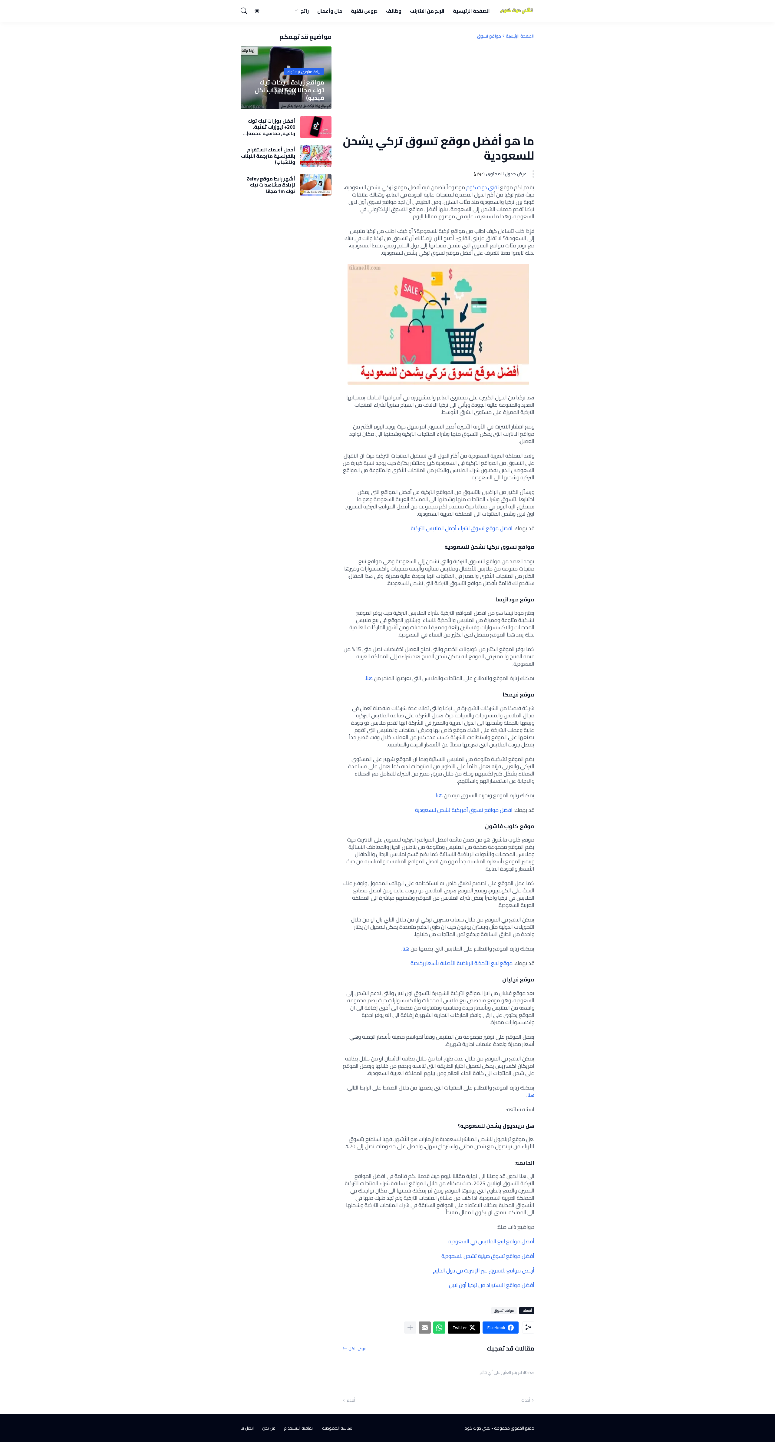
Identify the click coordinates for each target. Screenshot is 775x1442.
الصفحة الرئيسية (471, 10)
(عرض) (479, 174)
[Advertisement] (438, 86)
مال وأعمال (329, 10)
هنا (369, 678)
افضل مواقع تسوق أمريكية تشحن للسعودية (464, 810)
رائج (305, 10)
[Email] (425, 1327)
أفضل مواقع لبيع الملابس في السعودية (491, 1241)
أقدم (351, 1400)
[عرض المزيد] (410, 1327)
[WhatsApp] (439, 1327)
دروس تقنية (364, 10)
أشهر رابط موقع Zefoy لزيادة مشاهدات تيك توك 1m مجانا (270, 185)
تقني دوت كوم (482, 187)
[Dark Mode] (260, 11)
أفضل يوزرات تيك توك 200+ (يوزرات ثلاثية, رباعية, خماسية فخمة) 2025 (271, 127)
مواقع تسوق (489, 36)
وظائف (393, 10)
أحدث (525, 1400)
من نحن (268, 1428)
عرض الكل (357, 1348)
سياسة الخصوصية (337, 1428)
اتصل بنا (247, 1428)
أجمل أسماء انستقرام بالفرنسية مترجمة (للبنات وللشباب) (268, 156)
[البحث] (247, 11)
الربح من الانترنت (427, 10)
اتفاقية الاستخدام (299, 1428)
